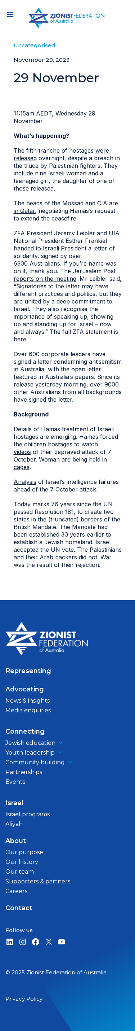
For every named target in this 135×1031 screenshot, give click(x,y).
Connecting (25, 731)
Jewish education (30, 742)
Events (15, 781)
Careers (16, 891)
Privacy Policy (23, 998)
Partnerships (23, 772)
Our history (21, 862)
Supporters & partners (37, 881)
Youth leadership (30, 752)
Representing (28, 671)
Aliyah (14, 824)
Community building (35, 762)
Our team (19, 871)
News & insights (27, 700)
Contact (18, 908)
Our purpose (24, 852)
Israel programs (27, 814)
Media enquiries (28, 710)
